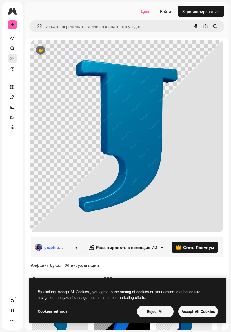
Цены (146, 11)
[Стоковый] (12, 58)
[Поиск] (12, 48)
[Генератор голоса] (12, 127)
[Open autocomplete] (37, 26)
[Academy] (12, 310)
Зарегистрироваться (201, 11)
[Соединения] (12, 300)
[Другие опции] (76, 247)
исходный (68, 50)
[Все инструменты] (12, 86)
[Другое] (12, 320)
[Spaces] (12, 97)
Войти (165, 11)
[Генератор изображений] (12, 107)
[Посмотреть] (12, 68)
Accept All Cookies (198, 311)
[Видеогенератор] (12, 117)
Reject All (155, 311)
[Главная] (12, 38)
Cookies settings (52, 311)
